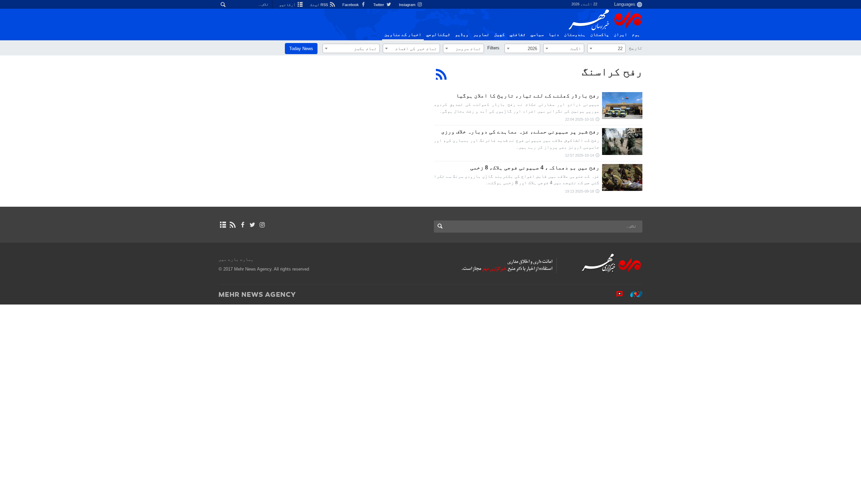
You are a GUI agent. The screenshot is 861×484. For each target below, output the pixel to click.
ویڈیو (462, 34)
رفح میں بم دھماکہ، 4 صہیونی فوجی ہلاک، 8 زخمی (534, 167)
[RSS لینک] (232, 224)
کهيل (499, 34)
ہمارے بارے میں (236, 259)
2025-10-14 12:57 (579, 155)
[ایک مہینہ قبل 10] (622, 105)
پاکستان (599, 34)
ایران (620, 34)
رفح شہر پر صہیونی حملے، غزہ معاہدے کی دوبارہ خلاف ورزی (520, 131)
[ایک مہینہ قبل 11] (622, 177)
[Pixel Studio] (616, 294)
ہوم (636, 34)
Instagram (407, 5)
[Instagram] (262, 224)
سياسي (537, 34)
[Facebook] (242, 224)
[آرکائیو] (223, 224)
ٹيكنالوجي (438, 34)
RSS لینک (319, 5)
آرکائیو (288, 5)
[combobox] (606, 48)
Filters (493, 47)
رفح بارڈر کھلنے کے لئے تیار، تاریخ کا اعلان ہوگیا (527, 95)
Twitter (379, 5)
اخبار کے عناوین (402, 34)
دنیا (554, 34)
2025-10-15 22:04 (579, 119)
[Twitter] (252, 224)
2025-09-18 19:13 (579, 191)
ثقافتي (518, 34)
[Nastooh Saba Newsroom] (633, 294)
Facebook (351, 5)
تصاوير (481, 34)
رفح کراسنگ (612, 72)
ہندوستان (575, 34)
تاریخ (635, 47)
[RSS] (441, 74)
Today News (301, 48)
